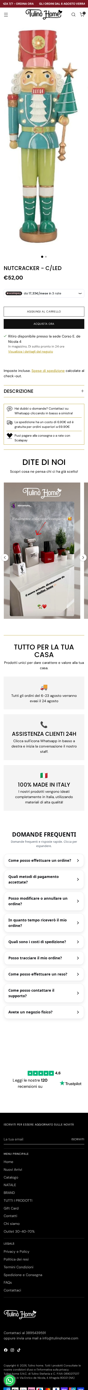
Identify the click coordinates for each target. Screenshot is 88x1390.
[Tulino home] (44, 14)
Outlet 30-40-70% (19, 1231)
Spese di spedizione (48, 370)
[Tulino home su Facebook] (6, 1351)
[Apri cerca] (73, 14)
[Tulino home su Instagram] (12, 1351)
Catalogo (11, 1177)
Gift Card (11, 1208)
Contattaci (12, 1290)
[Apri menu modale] (6, 14)
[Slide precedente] (4, 557)
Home (8, 1161)
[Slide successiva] (83, 557)
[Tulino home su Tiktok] (19, 1351)
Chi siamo (12, 1223)
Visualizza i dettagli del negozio (30, 352)
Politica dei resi (16, 1259)
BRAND (9, 1192)
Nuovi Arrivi (13, 1169)
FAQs (8, 1282)
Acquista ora (44, 324)
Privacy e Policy (16, 1251)
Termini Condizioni (18, 1267)
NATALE (10, 1185)
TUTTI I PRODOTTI (18, 1200)
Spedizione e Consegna (23, 1275)
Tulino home (35, 1365)
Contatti (10, 1216)
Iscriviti (77, 1139)
